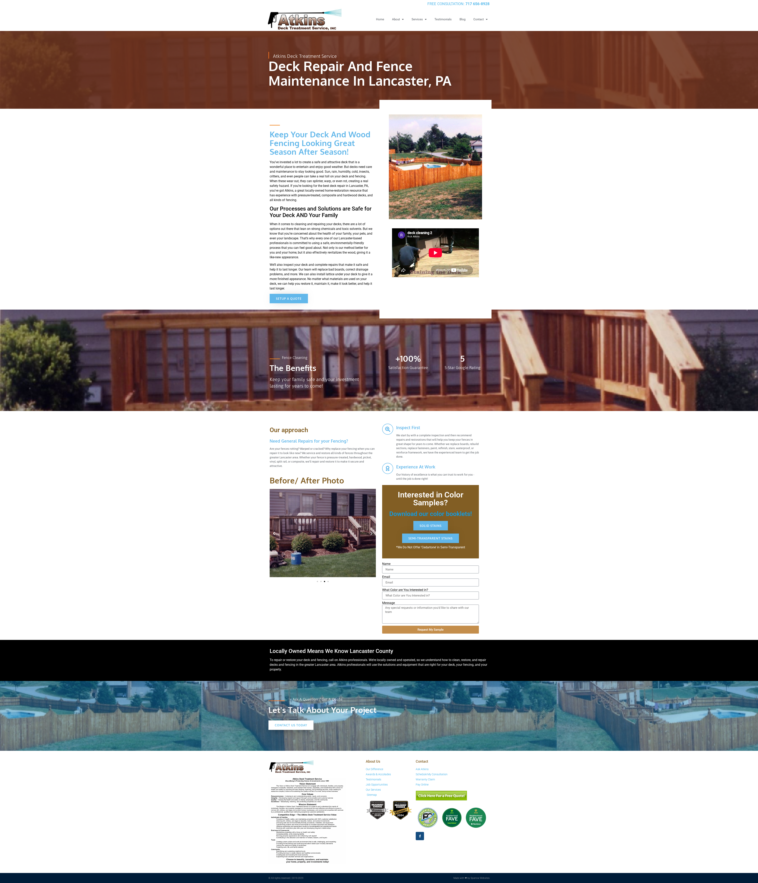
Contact (478, 19)
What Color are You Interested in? (405, 590)
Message (388, 603)
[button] (274, 533)
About (396, 19)
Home (380, 19)
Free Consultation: (458, 4)
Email (386, 577)
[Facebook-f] (420, 836)
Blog (462, 19)
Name (386, 564)
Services (417, 19)
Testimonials (443, 19)
